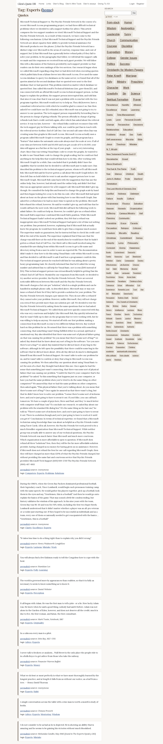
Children (130, 174)
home (47, 9)
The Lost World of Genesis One (121, 188)
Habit (36, 691)
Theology (121, 144)
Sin (124, 93)
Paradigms (122, 281)
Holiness (122, 193)
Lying (121, 243)
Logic (109, 119)
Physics (126, 203)
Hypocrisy (118, 257)
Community (124, 218)
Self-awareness (114, 139)
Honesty (122, 208)
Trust (135, 290)
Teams (109, 115)
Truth (133, 169)
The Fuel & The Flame (116, 169)
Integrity (110, 243)
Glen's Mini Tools (73, 4)
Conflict (110, 193)
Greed (125, 159)
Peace (108, 314)
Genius (139, 238)
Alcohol (134, 269)
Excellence (38, 527)
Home (41, 4)
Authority (130, 327)
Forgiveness (112, 203)
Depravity (131, 252)
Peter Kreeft (114, 75)
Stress (120, 277)
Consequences (112, 335)
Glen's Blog (58, 4)
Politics (111, 63)
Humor (128, 22)
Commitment (126, 238)
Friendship (111, 223)
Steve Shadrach (114, 164)
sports (108, 360)
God (107, 269)
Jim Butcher (124, 265)
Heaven (110, 208)
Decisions (138, 124)
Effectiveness (111, 265)
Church (111, 40)
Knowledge (130, 339)
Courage (112, 46)
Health (108, 273)
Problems (49, 473)
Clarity (28, 527)
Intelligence (119, 310)
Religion (125, 228)
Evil (138, 285)
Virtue (119, 285)
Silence (118, 174)
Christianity (124, 331)
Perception (39, 593)
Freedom (110, 233)
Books (108, 252)
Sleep (129, 322)
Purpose (109, 322)
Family (108, 257)
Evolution (136, 335)
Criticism (137, 228)
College (111, 57)
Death (140, 174)
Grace (123, 223)
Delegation (125, 335)
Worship (130, 139)
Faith (139, 134)
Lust (127, 257)
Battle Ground (111, 331)
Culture (130, 198)
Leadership (113, 34)
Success (125, 63)
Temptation (111, 183)
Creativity (112, 93)
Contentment (119, 252)
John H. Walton (113, 179)
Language (126, 273)
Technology (137, 314)
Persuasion (110, 298)
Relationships (112, 129)
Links (48, 4)
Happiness (134, 248)
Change (110, 124)
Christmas (111, 238)
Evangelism (113, 52)
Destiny (140, 261)
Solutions (59, 473)
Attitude (109, 318)
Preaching (137, 81)
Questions (120, 322)
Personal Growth (133, 119)
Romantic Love (123, 290)
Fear (108, 174)
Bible (140, 139)
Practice (109, 347)
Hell (141, 213)
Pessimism (137, 273)
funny (127, 34)
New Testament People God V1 (121, 154)
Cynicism (110, 248)
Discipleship (112, 159)
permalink (25, 469)
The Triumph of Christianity (127, 302)
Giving (122, 248)
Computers (30, 473)
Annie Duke (131, 277)
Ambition (109, 261)
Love (118, 119)
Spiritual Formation (117, 99)
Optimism (134, 193)
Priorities (117, 314)
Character (112, 87)
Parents (134, 223)
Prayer (137, 99)
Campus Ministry (127, 213)
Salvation (138, 203)
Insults (120, 198)
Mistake (46, 547)
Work (54, 547)
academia (110, 351)
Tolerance (110, 285)
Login (132, 4)
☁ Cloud (108, 17)
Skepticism (137, 257)
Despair (133, 306)
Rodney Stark (123, 298)
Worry (108, 327)
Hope (116, 273)
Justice (128, 318)
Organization (136, 208)
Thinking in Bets (135, 281)
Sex (131, 134)
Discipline (126, 46)
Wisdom (56, 714)
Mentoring (46, 714)
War (107, 306)
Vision (124, 110)
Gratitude (118, 339)
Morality (123, 233)
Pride (127, 179)
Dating (124, 306)
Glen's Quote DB (27, 3)
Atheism (137, 105)
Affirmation (130, 285)
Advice (28, 642)
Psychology (110, 277)
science (136, 355)
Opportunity (128, 294)
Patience (120, 343)
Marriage (131, 75)
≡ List (116, 17)
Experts (40, 473)
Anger (123, 134)
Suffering (110, 213)
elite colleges (111, 355)
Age (142, 290)
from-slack (113, 22)
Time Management (125, 115)
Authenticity (119, 327)
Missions (137, 318)
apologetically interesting (126, 351)
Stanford (138, 179)
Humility (125, 105)
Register (140, 4)
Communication (129, 40)
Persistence (112, 105)
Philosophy (133, 243)
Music (140, 310)
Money (37, 665)
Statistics (138, 322)
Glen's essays (89, 4)
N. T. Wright (111, 149)
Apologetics (127, 28)
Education (128, 129)
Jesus (109, 144)
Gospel (108, 339)
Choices (136, 265)
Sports (127, 314)
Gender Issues (128, 57)
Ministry (121, 81)
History (109, 310)
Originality (39, 623)
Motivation (116, 294)
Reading (135, 233)
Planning (110, 218)
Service (135, 298)
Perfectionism (133, 343)
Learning (43, 570)
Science (135, 93)
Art (107, 294)
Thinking (131, 347)
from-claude (124, 355)
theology (117, 360)
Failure (109, 198)
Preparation (120, 347)
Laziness (38, 547)
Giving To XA (104, 4)
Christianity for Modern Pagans (125, 69)
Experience (110, 290)
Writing (115, 306)
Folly (36, 570)
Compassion (129, 261)
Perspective (123, 124)
